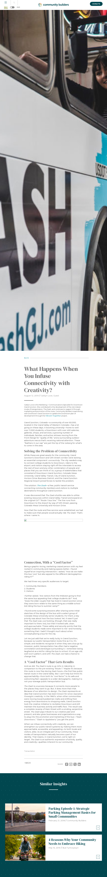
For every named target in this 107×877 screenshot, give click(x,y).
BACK (28, 763)
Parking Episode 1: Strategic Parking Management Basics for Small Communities (72, 812)
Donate (96, 4)
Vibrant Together (53, 416)
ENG (6, 7)
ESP (18, 7)
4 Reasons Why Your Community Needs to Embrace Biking (72, 841)
